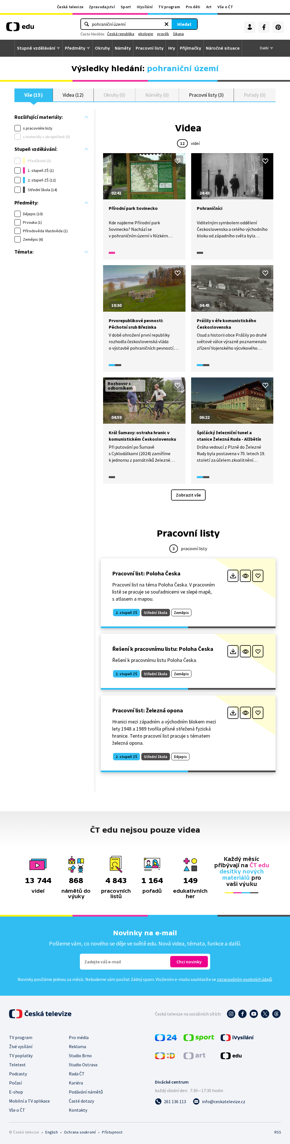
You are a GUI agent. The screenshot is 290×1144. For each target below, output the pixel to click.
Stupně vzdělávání (36, 48)
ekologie (145, 33)
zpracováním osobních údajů (244, 979)
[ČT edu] (20, 28)
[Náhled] (245, 576)
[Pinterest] (278, 27)
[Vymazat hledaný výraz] (166, 24)
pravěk (163, 33)
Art (209, 6)
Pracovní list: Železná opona (147, 710)
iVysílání (145, 6)
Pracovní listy (149, 48)
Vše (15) (33, 95)
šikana (178, 33)
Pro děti (193, 6)
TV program (169, 6)
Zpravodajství (102, 6)
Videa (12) (73, 95)
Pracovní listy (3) (206, 95)
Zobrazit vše (188, 495)
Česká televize (70, 6)
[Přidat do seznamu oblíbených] (177, 161)
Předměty (75, 48)
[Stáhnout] (232, 576)
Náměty (123, 48)
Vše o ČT (225, 6)
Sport (126, 6)
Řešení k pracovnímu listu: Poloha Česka (162, 648)
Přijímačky (190, 48)
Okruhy (102, 48)
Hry (171, 48)
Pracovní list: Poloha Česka (146, 573)
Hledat (184, 24)
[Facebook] (264, 27)
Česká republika (120, 33)
